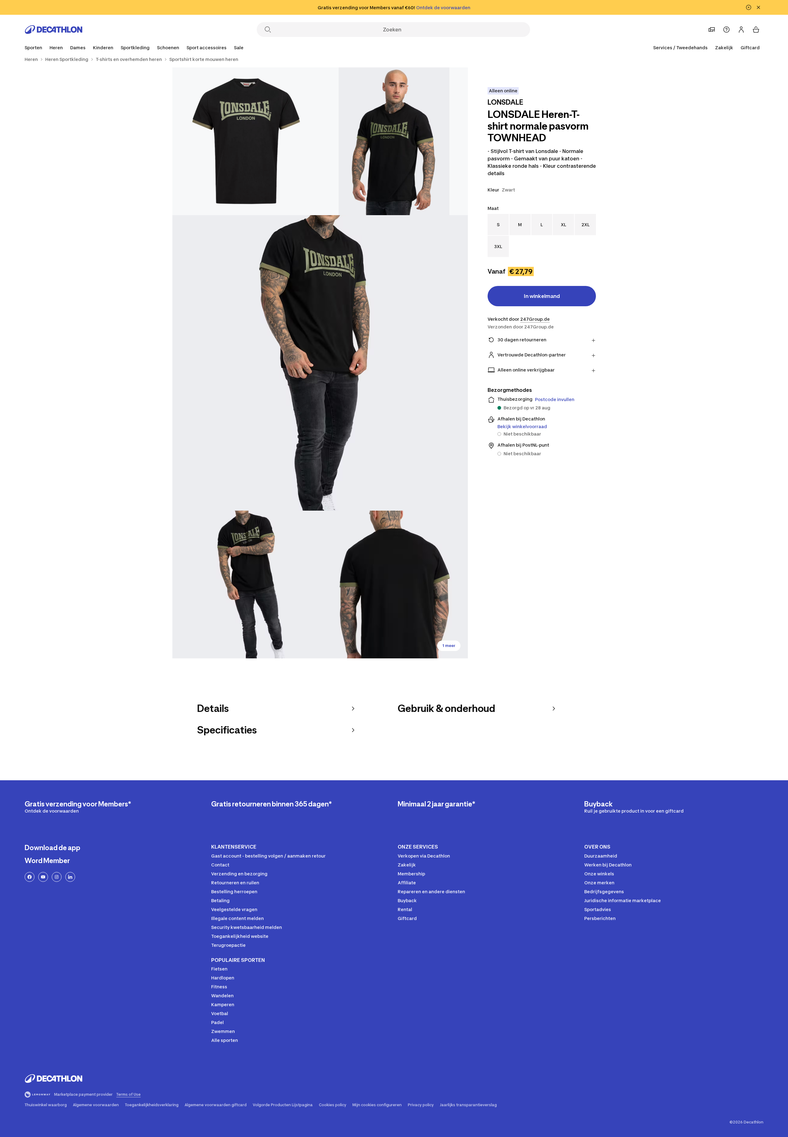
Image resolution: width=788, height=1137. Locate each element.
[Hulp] (726, 29)
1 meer (448, 645)
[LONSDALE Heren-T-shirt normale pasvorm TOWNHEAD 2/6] (246, 141)
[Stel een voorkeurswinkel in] (711, 29)
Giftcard (750, 47)
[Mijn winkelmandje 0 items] (756, 29)
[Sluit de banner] (758, 7)
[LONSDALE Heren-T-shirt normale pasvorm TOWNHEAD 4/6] (246, 584)
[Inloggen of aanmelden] (741, 29)
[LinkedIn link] (70, 877)
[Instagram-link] (57, 877)
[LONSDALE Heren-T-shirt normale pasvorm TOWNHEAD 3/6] (320, 363)
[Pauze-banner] (749, 7)
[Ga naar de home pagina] (53, 29)
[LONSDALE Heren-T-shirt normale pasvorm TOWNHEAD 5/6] (394, 584)
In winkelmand (542, 296)
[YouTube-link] (43, 877)
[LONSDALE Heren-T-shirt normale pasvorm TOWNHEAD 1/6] (394, 141)
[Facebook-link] (29, 877)
